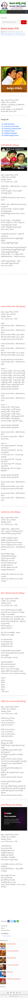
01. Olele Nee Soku (8, 124)
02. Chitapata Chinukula (10, 126)
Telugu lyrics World (12, 994)
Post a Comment (7, 936)
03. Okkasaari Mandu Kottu (11, 128)
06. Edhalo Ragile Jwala (10, 135)
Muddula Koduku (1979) (10, 28)
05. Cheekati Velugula (9, 133)
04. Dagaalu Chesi (8, 131)
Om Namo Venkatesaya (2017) (13, 951)
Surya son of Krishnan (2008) (12, 965)
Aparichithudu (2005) (11, 944)
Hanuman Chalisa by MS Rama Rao (13, 979)
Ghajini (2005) (10, 972)
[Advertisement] (14, 52)
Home (3, 12)
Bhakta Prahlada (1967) (11, 958)
